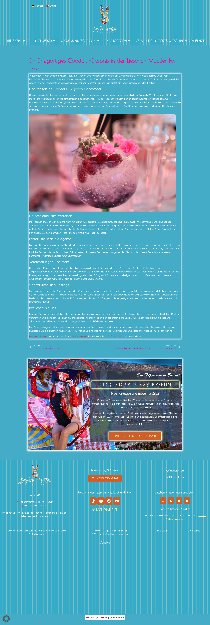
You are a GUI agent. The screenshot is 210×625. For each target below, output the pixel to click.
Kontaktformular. (37, 534)
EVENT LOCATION (116, 40)
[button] (163, 500)
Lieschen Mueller (38, 336)
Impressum (162, 531)
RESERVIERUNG (144, 40)
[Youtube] (116, 501)
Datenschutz (194, 531)
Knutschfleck (117, 336)
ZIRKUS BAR (45, 40)
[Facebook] (108, 501)
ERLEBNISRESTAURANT (17, 40)
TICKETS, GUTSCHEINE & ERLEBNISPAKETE (181, 40)
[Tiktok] (93, 501)
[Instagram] (101, 501)
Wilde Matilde (79, 336)
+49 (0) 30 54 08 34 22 (114, 531)
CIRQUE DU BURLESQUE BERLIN (78, 40)
